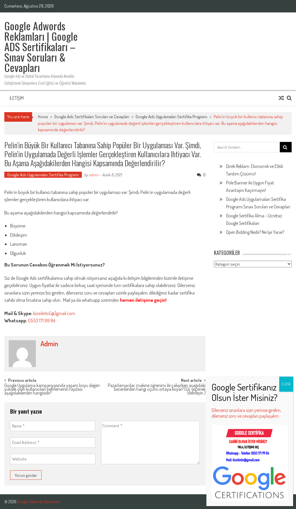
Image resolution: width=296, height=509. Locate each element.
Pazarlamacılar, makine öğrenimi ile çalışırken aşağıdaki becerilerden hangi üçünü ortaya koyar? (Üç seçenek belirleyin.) (157, 388)
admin (94, 174)
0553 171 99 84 (42, 320)
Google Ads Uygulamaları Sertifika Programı (171, 116)
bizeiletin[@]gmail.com (54, 313)
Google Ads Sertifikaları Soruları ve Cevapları (91, 116)
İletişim (17, 98)
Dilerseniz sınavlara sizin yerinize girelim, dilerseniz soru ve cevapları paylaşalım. (246, 413)
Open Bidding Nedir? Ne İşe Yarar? (255, 232)
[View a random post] (281, 98)
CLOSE (286, 384)
